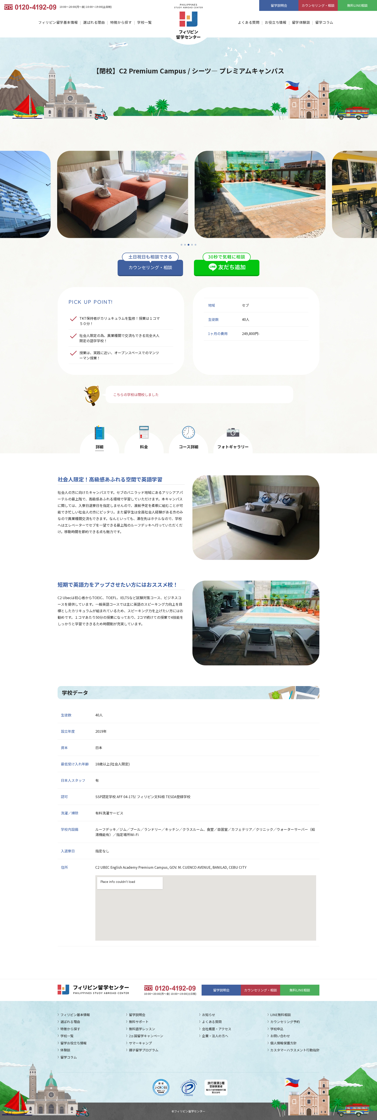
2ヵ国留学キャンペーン (146, 1035)
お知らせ (208, 1014)
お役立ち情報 (275, 22)
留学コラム (324, 22)
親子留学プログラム (143, 1050)
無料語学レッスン (142, 1029)
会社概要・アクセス (216, 1029)
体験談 (65, 1050)
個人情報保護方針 (283, 1043)
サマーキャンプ (140, 1043)
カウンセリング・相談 (318, 5)
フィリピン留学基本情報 (58, 22)
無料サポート (139, 1021)
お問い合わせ (280, 1035)
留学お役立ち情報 (73, 1043)
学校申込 (276, 1029)
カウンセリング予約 (285, 1021)
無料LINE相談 (357, 5)
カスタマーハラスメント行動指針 (294, 1050)
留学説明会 (279, 5)
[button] (181, 245)
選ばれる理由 (94, 22)
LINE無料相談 (280, 1014)
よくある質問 (248, 22)
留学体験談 (301, 22)
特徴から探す (121, 22)
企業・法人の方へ (215, 1035)
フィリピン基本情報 (75, 1014)
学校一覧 (144, 22)
